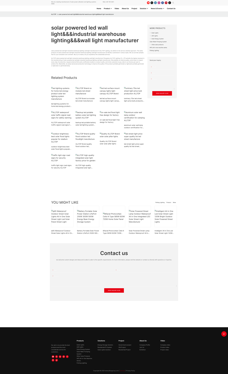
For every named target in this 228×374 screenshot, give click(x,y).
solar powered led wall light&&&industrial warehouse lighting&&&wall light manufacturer (86, 14)
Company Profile (144, 345)
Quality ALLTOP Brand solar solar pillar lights (108, 142)
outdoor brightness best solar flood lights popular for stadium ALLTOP (60, 148)
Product (168, 202)
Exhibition (142, 350)
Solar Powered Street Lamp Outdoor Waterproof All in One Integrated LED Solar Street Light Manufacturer (139, 232)
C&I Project (122, 347)
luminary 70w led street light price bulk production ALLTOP (134, 100)
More (174, 202)
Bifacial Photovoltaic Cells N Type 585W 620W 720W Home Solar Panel (113, 232)
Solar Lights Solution (104, 350)
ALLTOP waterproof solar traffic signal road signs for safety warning (61, 124)
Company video (165, 345)
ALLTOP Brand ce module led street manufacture (85, 100)
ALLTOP (53, 14)
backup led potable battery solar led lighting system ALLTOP (86, 124)
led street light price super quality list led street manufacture (134, 145)
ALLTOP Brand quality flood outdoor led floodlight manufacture (84, 145)
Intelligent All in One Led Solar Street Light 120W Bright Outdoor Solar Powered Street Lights (164, 232)
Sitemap (122, 371)
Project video (164, 350)
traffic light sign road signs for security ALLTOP (61, 166)
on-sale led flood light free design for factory (110, 121)
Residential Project (124, 350)
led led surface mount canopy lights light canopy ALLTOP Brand (110, 100)
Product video (164, 347)
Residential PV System (105, 347)
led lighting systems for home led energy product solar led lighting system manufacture (60, 105)
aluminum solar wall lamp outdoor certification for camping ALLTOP (133, 126)
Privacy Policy (130, 371)
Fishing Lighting (160, 202)
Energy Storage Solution (105, 345)
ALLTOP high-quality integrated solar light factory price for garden (85, 166)
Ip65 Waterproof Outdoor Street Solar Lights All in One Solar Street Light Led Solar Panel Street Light (62, 232)
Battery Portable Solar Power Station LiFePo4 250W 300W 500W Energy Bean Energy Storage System (88, 232)
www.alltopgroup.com (112, 371)
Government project (125, 345)
